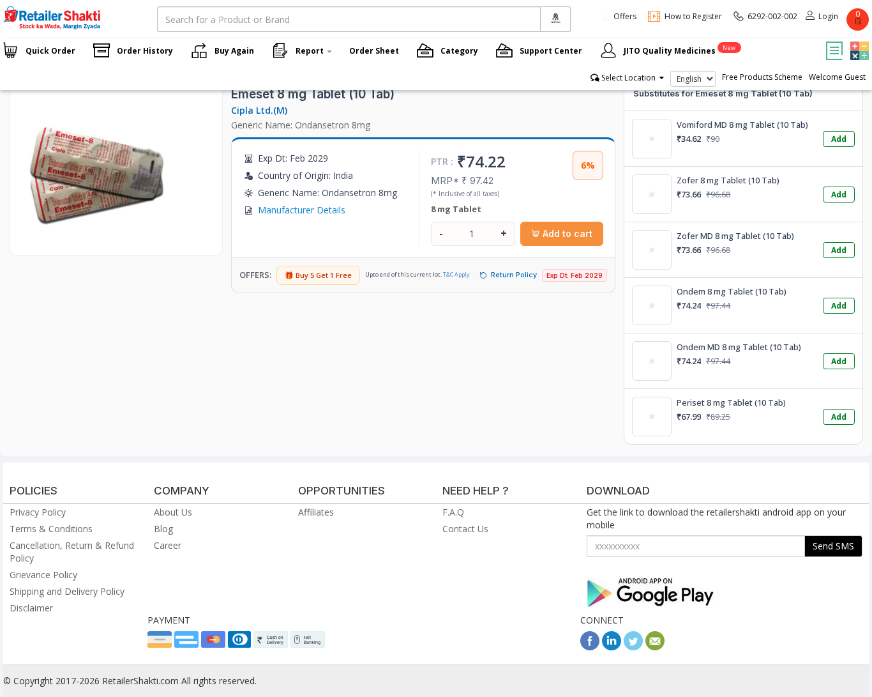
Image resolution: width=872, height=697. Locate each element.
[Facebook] (589, 647)
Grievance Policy (43, 575)
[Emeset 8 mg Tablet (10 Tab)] (99, 242)
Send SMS (833, 546)
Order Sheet (374, 50)
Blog (163, 529)
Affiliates (316, 512)
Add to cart (566, 233)
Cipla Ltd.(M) (259, 110)
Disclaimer (31, 608)
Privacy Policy (38, 512)
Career (167, 545)
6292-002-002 (772, 16)
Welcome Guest (837, 77)
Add (838, 139)
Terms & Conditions (51, 529)
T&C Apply (456, 274)
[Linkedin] (611, 647)
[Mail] (655, 647)
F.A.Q (453, 512)
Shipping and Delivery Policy (67, 591)
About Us (173, 512)
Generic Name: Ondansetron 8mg (300, 125)
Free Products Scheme (762, 77)
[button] (858, 41)
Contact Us (465, 529)
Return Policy (514, 274)
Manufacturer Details (301, 210)
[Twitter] (633, 647)
